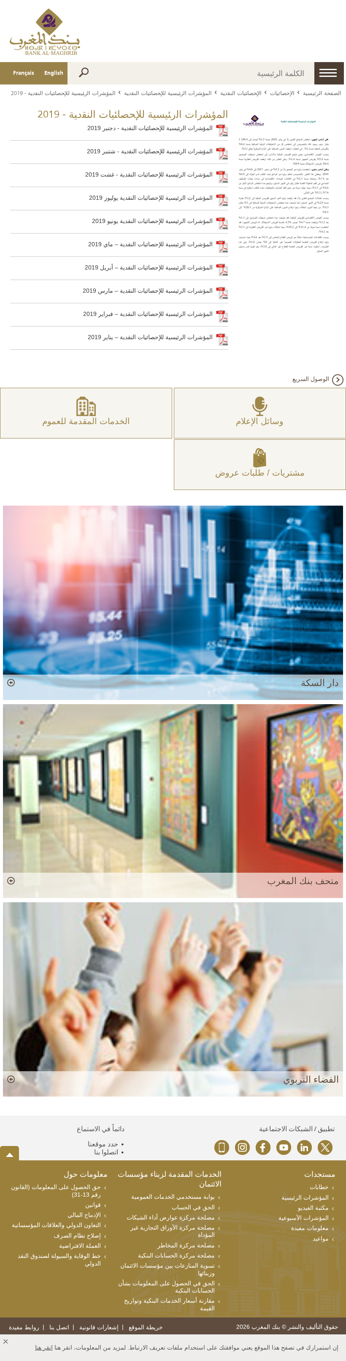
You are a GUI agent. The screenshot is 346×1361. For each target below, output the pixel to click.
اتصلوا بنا (106, 1152)
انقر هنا (44, 1347)
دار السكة (319, 683)
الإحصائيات (282, 93)
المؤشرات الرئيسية (305, 1197)
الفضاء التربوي (310, 1079)
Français (23, 72)
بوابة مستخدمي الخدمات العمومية (173, 1196)
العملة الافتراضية (80, 1245)
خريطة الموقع (146, 1327)
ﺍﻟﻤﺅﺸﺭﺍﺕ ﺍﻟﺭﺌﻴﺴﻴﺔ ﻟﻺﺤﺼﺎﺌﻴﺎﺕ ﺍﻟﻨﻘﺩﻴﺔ (168, 93)
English (53, 72)
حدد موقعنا (103, 1144)
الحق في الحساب (193, 1207)
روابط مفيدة (24, 1327)
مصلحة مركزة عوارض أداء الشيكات (171, 1217)
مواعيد (321, 1238)
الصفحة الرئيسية (322, 93)
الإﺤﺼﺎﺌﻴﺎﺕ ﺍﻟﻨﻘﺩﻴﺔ (241, 93)
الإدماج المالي (84, 1214)
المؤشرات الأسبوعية (303, 1217)
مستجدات (319, 1175)
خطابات (319, 1187)
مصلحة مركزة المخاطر (186, 1245)
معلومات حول (86, 1175)
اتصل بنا (59, 1327)
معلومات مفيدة (310, 1228)
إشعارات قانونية (99, 1327)
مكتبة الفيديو (313, 1207)
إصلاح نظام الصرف (77, 1235)
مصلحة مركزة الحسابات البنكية (176, 1255)
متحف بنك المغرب (302, 881)
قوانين (93, 1204)
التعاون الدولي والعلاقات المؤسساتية (56, 1225)
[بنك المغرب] (45, 31)
